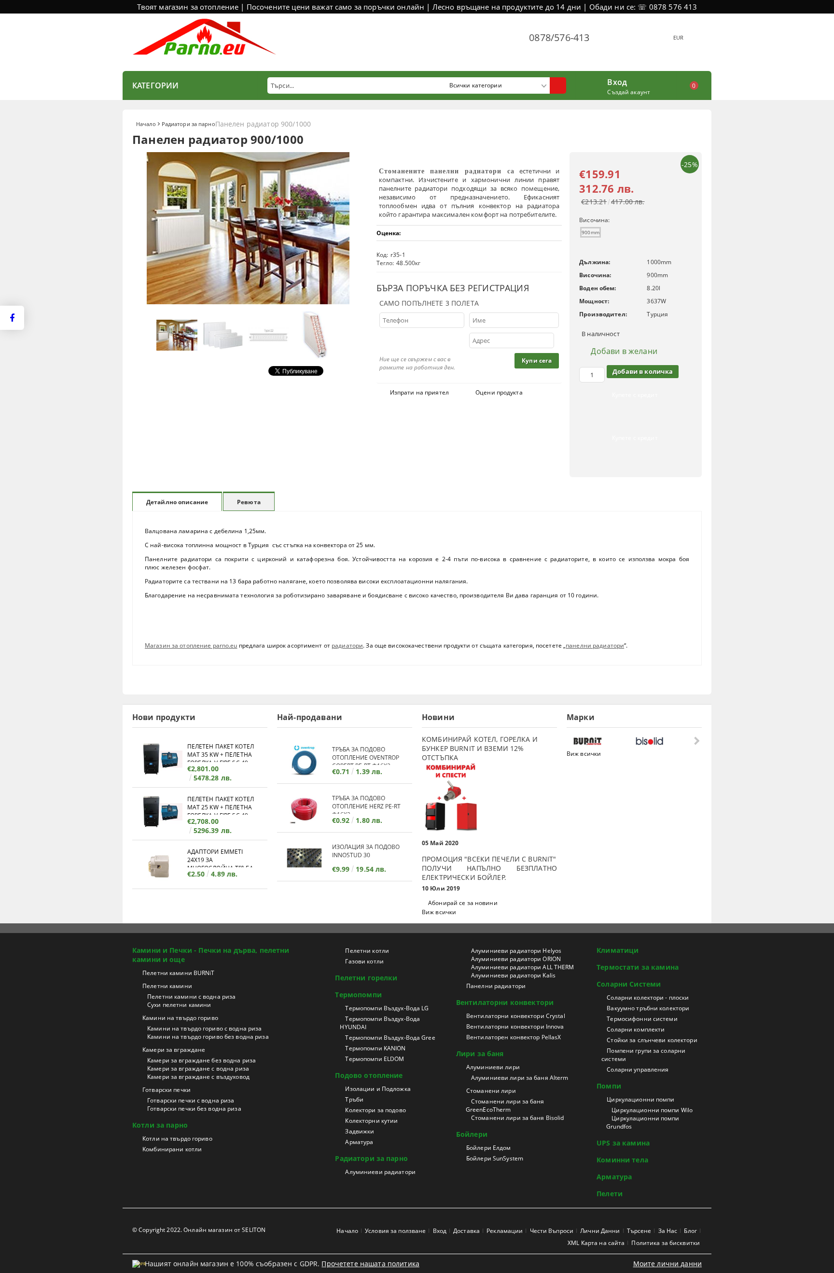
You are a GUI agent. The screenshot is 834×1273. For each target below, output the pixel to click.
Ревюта (249, 502)
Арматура (359, 1142)
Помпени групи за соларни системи (643, 1055)
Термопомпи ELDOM (374, 1059)
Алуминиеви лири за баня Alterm (520, 1078)
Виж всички (439, 912)
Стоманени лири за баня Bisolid (517, 1118)
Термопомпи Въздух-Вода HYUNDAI (380, 1023)
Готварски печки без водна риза (194, 1108)
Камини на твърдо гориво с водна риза (204, 1028)
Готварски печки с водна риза (190, 1100)
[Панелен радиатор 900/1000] (248, 301)
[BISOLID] (664, 741)
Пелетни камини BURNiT (178, 973)
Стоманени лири (491, 1091)
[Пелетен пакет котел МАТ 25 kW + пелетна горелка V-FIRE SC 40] (159, 813)
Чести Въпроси (552, 1231)
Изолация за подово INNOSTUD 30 (366, 851)
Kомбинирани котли (172, 1149)
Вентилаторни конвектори (505, 1002)
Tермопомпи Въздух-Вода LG (387, 1008)
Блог (690, 1231)
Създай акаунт (628, 92)
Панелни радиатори (496, 986)
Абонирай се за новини (463, 903)
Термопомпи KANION (375, 1048)
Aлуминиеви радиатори (380, 1172)
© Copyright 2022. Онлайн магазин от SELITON (198, 1230)
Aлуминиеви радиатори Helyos (516, 951)
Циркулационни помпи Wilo (652, 1110)
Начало (146, 123)
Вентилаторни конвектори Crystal (515, 1016)
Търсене (639, 1231)
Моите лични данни (667, 1263)
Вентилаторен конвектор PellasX (513, 1037)
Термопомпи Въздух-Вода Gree (390, 1037)
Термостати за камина (638, 967)
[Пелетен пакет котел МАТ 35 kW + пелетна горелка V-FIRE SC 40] (159, 760)
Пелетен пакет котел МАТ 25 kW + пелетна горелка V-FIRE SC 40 (220, 805)
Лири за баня (480, 1053)
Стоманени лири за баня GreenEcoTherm (505, 1105)
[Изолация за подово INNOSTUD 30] (304, 858)
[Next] (696, 740)
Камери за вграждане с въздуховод (198, 1077)
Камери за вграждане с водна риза (198, 1068)
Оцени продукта (499, 392)
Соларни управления (637, 1069)
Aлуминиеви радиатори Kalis (513, 975)
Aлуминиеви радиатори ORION (516, 959)
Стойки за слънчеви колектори (652, 1040)
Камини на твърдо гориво (180, 1018)
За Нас (668, 1231)
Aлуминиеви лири (493, 1067)
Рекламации (504, 1231)
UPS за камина (623, 1142)
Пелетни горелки (366, 977)
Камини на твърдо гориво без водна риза (208, 1037)
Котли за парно (160, 1125)
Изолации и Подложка (377, 1089)
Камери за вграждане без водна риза (201, 1060)
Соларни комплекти (636, 1029)
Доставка (466, 1231)
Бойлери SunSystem (494, 1158)
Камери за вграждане (173, 1050)
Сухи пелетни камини (179, 1005)
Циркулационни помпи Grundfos (642, 1122)
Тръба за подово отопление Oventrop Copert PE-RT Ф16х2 (365, 755)
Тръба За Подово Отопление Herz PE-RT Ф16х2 (366, 804)
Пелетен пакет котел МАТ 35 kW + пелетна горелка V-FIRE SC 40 (220, 752)
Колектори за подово (375, 1110)
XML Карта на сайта (596, 1243)
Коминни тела (622, 1159)
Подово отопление (369, 1075)
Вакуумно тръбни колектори (648, 1008)
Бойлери (471, 1134)
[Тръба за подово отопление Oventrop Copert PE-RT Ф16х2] (304, 760)
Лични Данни (600, 1231)
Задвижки (359, 1131)
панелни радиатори (595, 645)
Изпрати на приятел (419, 392)
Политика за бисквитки (665, 1243)
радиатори (347, 645)
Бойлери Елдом (488, 1148)
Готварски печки (166, 1090)
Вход (617, 81)
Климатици (618, 950)
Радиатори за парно (188, 123)
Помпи (609, 1085)
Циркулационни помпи (640, 1099)
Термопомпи (358, 994)
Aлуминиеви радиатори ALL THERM (522, 967)
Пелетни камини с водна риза (191, 996)
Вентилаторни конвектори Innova (515, 1026)
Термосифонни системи (642, 1019)
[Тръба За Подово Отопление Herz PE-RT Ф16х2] (304, 809)
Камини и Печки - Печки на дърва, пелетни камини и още (211, 955)
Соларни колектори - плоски (648, 997)
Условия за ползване (395, 1231)
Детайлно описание (177, 502)
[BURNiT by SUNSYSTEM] (602, 741)
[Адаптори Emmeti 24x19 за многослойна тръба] (159, 866)
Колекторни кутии (371, 1121)
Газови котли (364, 961)
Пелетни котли (367, 951)
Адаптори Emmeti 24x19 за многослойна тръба (220, 857)
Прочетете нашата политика (370, 1263)
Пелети (610, 1193)
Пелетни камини (167, 986)
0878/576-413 (559, 37)
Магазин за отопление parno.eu (191, 645)
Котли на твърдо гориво (177, 1138)
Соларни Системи (629, 984)
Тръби (354, 1099)
